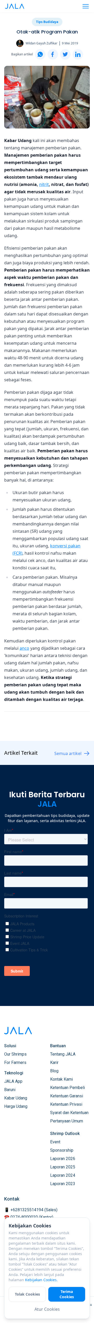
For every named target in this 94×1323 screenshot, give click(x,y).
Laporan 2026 (62, 1158)
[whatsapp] (40, 54)
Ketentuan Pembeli (67, 1087)
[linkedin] (78, 54)
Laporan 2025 (62, 1166)
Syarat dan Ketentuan (69, 1112)
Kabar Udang (15, 1098)
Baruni (9, 1089)
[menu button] (85, 6)
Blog (54, 1070)
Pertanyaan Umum (66, 1121)
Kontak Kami (61, 1079)
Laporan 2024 (62, 1175)
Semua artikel (67, 753)
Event (55, 1141)
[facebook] (53, 54)
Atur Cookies (47, 1309)
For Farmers (15, 1062)
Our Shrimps (15, 1054)
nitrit (44, 184)
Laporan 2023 (62, 1183)
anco (24, 648)
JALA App (13, 1081)
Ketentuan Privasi (66, 1104)
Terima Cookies (67, 1294)
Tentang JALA (62, 1054)
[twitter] (65, 54)
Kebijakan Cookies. (41, 1279)
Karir (54, 1062)
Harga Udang (15, 1106)
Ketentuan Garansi (66, 1095)
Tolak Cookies (27, 1294)
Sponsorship (61, 1150)
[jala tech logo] (14, 6)
